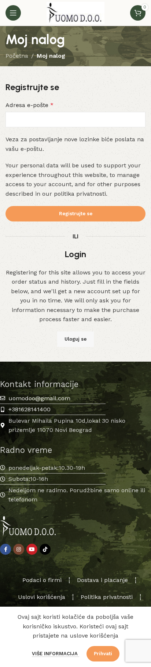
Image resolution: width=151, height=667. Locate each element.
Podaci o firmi (42, 579)
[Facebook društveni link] (5, 549)
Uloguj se (75, 339)
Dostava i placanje (102, 579)
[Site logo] (75, 12)
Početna (16, 55)
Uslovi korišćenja (41, 596)
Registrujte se (75, 213)
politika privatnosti (80, 193)
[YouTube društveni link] (31, 549)
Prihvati (103, 653)
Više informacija (55, 653)
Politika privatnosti (107, 596)
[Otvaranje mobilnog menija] (13, 13)
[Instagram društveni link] (18, 549)
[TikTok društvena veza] (45, 549)
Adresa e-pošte (29, 105)
